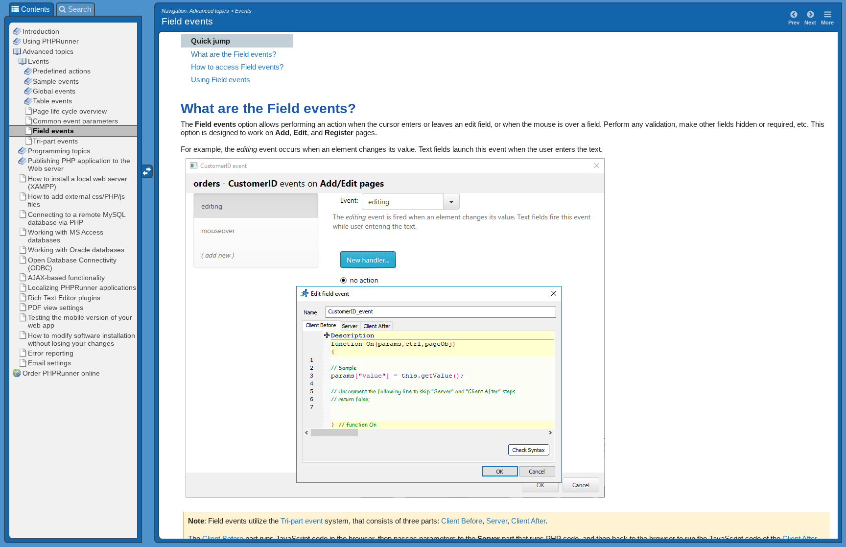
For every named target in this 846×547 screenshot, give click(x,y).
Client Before (461, 521)
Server (496, 521)
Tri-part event (302, 521)
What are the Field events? (233, 54)
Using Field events (220, 79)
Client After (528, 521)
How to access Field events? (237, 67)
